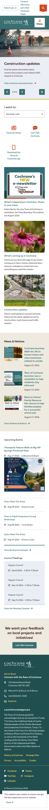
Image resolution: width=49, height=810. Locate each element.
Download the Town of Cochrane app (13, 155)
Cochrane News (14, 133)
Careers (24, 1)
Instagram (29, 776)
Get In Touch (10, 674)
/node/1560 (9, 276)
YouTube (12, 776)
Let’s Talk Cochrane (24, 645)
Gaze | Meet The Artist (14, 501)
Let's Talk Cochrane (35, 134)
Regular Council (15, 565)
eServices (25, 4)
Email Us (12, 701)
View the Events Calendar (16, 550)
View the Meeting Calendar (17, 608)
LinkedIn (12, 781)
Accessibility (20, 760)
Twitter (28, 771)
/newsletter (9, 168)
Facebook (12, 771)
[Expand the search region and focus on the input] (43, 8)
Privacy (7, 760)
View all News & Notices (15, 423)
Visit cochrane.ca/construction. (18, 83)
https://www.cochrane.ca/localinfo (20, 222)
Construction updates (15, 309)
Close (8, 802)
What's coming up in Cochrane (20, 255)
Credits (32, 760)
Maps (23, 14)
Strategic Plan (32, 755)
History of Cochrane (13, 755)
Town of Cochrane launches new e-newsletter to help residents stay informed (33, 379)
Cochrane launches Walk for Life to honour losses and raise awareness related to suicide (34, 354)
